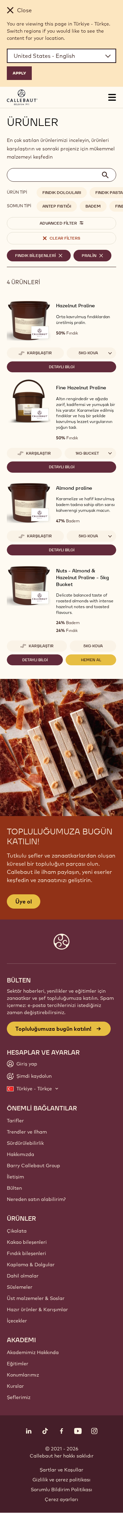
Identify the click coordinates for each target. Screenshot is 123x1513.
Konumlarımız (23, 1375)
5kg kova (93, 646)
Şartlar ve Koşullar (61, 1470)
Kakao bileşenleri (27, 1242)
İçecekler (17, 1321)
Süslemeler (19, 1287)
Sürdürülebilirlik (25, 1143)
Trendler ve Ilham (27, 1132)
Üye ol (23, 901)
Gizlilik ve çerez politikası (61, 1480)
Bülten (14, 1188)
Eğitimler (17, 1364)
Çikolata (17, 1231)
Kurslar (15, 1386)
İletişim (15, 1177)
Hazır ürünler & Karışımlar (37, 1309)
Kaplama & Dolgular (31, 1265)
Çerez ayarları (61, 1499)
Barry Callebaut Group (33, 1165)
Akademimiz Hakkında (33, 1352)
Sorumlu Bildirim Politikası (61, 1489)
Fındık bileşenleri (26, 1253)
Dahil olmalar (23, 1276)
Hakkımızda (20, 1154)
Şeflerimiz (18, 1397)
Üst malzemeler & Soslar (36, 1298)
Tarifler (15, 1121)
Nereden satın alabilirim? (36, 1199)
